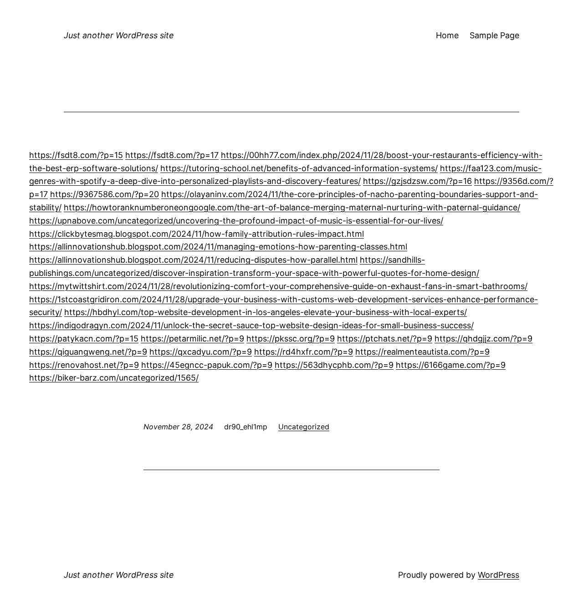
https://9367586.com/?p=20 (104, 194)
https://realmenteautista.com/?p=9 (422, 351)
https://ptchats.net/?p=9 (384, 338)
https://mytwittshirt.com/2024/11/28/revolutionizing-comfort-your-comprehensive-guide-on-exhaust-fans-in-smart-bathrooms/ (278, 286)
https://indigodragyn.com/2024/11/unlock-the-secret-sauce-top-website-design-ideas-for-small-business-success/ (251, 325)
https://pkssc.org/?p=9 (290, 338)
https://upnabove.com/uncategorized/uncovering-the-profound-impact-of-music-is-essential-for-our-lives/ (236, 220)
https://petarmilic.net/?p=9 (192, 338)
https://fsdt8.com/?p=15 (76, 155)
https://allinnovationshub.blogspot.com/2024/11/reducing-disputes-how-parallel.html (193, 260)
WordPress (498, 575)
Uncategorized (303, 426)
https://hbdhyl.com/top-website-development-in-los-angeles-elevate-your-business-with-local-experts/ (265, 312)
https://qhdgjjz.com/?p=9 (483, 338)
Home (447, 35)
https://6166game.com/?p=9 (451, 365)
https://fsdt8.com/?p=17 (172, 155)
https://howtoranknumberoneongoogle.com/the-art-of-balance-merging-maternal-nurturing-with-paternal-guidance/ (292, 207)
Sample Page (494, 35)
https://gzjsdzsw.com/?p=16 (417, 181)
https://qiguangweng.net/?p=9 (88, 351)
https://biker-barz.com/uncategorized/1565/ (114, 377)
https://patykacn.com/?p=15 (83, 338)
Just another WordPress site (119, 35)
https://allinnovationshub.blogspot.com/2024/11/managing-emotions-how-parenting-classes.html (218, 246)
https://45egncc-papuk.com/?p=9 (206, 365)
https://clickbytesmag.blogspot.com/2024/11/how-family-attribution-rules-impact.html (196, 234)
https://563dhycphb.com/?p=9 (334, 365)
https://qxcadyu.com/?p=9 (200, 351)
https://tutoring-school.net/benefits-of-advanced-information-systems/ (299, 168)
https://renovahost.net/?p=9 (84, 365)
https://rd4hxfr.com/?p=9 (303, 351)
